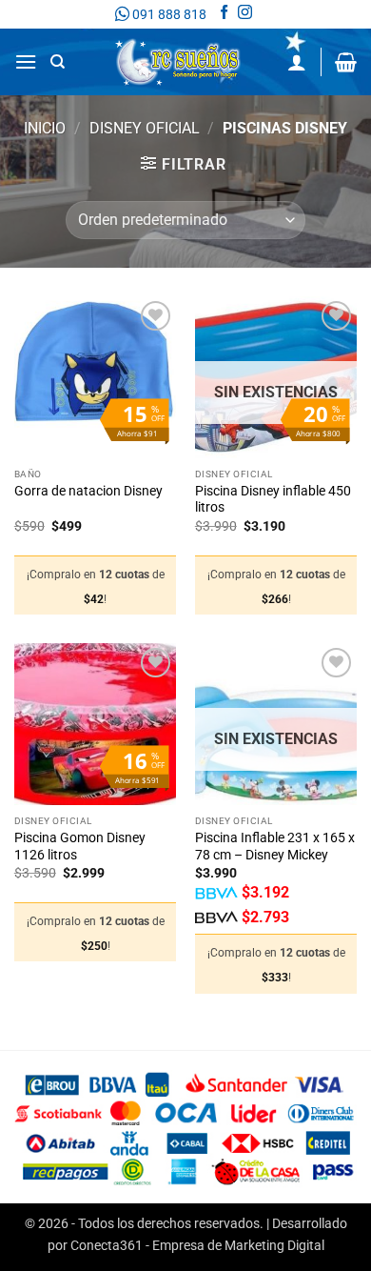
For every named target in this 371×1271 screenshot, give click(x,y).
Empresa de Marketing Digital (238, 1246)
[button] (25, 61)
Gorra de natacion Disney (88, 490)
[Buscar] (57, 62)
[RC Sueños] (178, 62)
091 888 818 (167, 14)
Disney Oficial (144, 128)
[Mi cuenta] (296, 62)
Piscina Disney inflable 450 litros (273, 499)
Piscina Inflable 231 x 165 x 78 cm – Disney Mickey (275, 846)
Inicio (45, 128)
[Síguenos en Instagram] (245, 14)
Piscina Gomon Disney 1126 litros (80, 846)
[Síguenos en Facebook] (224, 14)
